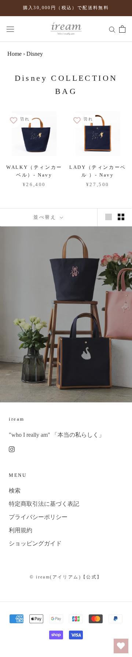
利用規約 (20, 530)
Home (14, 54)
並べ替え (45, 217)
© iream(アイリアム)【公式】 (66, 577)
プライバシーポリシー (38, 517)
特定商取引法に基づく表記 (44, 504)
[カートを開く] (122, 29)
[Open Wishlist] (121, 646)
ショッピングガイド (35, 543)
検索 (15, 490)
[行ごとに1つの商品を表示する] (108, 216)
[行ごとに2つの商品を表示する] (121, 216)
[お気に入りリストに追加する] (13, 120)
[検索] (112, 29)
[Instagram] (12, 448)
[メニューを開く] (10, 29)
